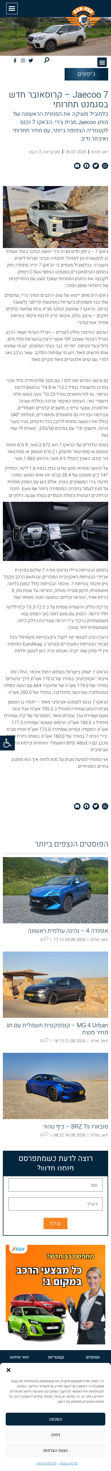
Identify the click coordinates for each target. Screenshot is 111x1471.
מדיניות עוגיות (68, 1463)
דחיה (55, 1435)
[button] (7, 743)
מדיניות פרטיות (46, 1463)
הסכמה (55, 1419)
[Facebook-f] (15, 60)
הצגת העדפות (55, 1450)
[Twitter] (31, 60)
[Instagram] (23, 60)
